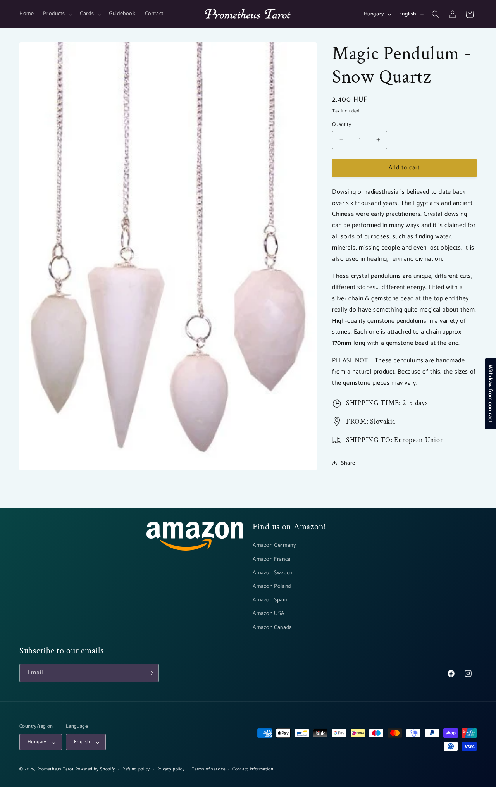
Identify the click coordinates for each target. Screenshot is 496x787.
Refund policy (136, 769)
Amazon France (272, 559)
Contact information (252, 769)
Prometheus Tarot (55, 769)
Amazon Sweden (273, 572)
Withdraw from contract (490, 394)
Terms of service (208, 769)
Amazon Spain (270, 600)
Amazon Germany (274, 545)
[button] (56, 14)
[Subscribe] (149, 673)
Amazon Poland (272, 586)
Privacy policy (171, 769)
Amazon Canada (272, 627)
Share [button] (348, 463)
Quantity (341, 125)
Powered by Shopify (95, 769)
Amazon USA (269, 613)
